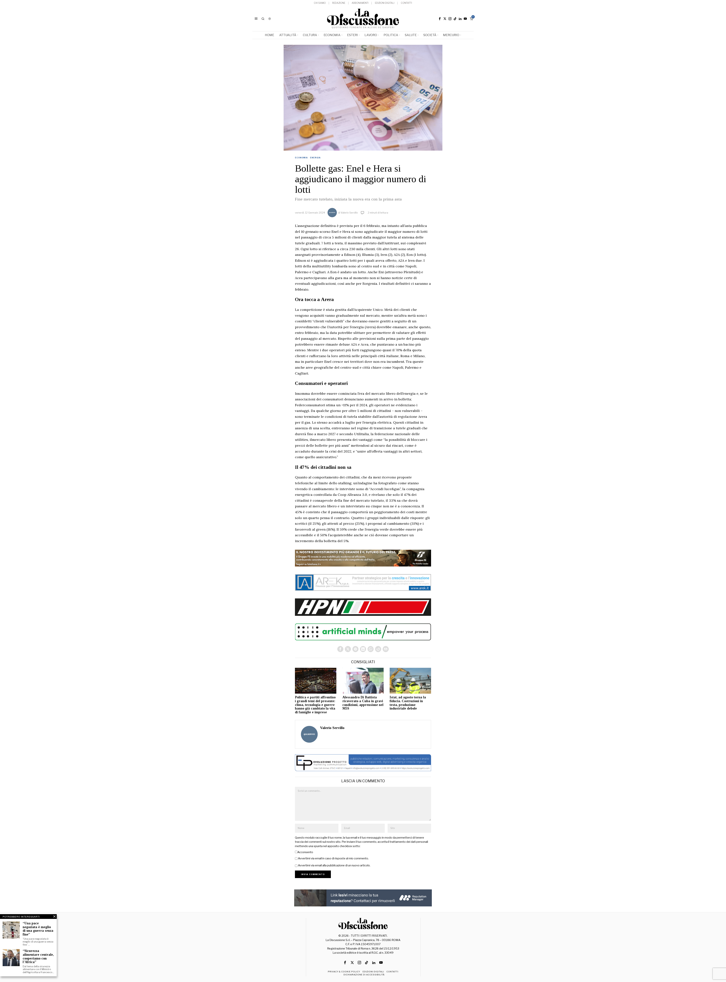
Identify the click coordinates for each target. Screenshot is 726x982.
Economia (301, 157)
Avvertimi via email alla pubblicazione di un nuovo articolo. (334, 865)
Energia (315, 157)
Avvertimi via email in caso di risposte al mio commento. (333, 858)
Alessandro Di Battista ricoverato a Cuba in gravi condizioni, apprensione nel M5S (362, 703)
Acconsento (305, 852)
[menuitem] (320, 3)
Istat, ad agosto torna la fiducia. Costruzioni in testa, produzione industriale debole (408, 703)
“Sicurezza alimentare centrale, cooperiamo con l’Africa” (38, 956)
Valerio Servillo (349, 212)
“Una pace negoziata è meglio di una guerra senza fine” (38, 929)
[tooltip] (439, 18)
